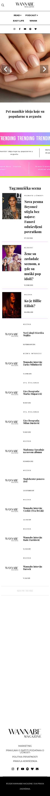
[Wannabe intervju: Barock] (11, 568)
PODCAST (30, 15)
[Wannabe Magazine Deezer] (35, 29)
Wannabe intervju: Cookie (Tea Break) (33, 509)
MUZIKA (28, 294)
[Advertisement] (22, 621)
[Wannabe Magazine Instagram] (14, 29)
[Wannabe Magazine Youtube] (25, 29)
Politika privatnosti (25, 756)
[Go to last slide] (6, 69)
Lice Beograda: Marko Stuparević (32, 392)
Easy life (18, 20)
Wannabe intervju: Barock (32, 567)
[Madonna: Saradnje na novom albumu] (11, 452)
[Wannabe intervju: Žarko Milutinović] (11, 364)
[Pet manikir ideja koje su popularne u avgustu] (25, 102)
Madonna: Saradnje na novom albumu (33, 451)
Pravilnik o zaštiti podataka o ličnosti (25, 751)
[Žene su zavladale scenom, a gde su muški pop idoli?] (11, 258)
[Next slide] (44, 69)
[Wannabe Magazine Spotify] (30, 29)
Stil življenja (31, 383)
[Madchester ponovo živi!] (11, 481)
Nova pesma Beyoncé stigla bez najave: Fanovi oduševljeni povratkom (33, 216)
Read (17, 15)
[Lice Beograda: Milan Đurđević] (11, 422)
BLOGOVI (28, 247)
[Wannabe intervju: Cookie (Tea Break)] (11, 510)
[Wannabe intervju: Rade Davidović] (11, 539)
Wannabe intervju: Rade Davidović (32, 538)
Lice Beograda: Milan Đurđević (31, 421)
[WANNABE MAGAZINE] (25, 737)
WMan (33, 20)
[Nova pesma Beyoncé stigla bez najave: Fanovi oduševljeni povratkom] (11, 206)
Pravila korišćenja (25, 761)
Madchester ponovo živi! (33, 480)
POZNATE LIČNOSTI (34, 195)
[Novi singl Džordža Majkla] (11, 335)
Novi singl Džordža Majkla (33, 334)
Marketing (25, 746)
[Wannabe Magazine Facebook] (19, 29)
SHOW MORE (25, 590)
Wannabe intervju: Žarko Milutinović (32, 363)
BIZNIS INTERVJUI (32, 353)
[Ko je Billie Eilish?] (11, 305)
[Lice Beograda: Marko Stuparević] (11, 393)
